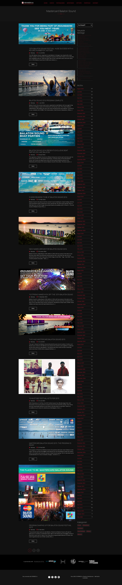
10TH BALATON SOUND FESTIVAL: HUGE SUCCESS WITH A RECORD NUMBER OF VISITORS (51, 49)
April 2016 (79, 467)
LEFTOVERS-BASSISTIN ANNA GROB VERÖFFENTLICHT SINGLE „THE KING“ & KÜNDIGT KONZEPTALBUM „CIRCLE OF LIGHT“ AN (84, 40)
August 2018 (80, 381)
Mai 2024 (79, 172)
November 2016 (81, 446)
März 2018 (80, 396)
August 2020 (80, 307)
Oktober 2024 (80, 156)
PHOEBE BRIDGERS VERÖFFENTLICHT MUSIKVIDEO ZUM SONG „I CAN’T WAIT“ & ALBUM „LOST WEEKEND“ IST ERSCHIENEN (84, 53)
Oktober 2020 (80, 301)
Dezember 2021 (81, 258)
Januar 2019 (80, 366)
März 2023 (80, 212)
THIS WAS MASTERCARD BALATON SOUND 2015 (47, 339)
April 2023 (79, 209)
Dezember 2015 (81, 480)
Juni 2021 (79, 276)
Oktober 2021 (80, 264)
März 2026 (80, 104)
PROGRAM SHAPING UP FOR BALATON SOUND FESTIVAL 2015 (50, 526)
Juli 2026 (79, 91)
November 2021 (81, 261)
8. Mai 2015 (41, 529)
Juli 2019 (79, 347)
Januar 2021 (80, 292)
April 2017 (79, 430)
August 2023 (80, 196)
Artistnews (70, 3)
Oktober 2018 (80, 375)
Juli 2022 (79, 236)
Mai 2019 (79, 353)
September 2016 (81, 452)
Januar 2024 (80, 181)
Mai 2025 (79, 135)
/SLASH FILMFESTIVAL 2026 (84, 78)
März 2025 (80, 141)
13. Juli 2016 (41, 52)
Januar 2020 (80, 329)
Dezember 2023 (81, 184)
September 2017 (81, 415)
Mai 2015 (79, 501)
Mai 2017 (79, 427)
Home (45, 3)
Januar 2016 (80, 477)
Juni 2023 (79, 202)
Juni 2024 (79, 168)
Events (52, 3)
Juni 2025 (79, 131)
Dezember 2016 (81, 443)
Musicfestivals (81, 531)
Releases (80, 534)
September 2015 (81, 489)
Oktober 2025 (80, 119)
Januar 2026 (80, 110)
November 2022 (81, 224)
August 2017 (80, 418)
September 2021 (81, 267)
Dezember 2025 (81, 113)
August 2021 (80, 270)
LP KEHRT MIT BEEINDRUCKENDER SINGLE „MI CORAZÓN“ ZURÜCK (84, 73)
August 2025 (80, 125)
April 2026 (79, 101)
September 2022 (81, 230)
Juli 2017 (79, 421)
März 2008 (80, 517)
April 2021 (79, 282)
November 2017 (81, 409)
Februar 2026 (80, 107)
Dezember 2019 (81, 332)
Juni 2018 (79, 387)
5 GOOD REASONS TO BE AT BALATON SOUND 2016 (48, 197)
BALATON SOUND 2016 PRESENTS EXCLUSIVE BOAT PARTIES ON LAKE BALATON (48, 151)
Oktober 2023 (80, 190)
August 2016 (80, 455)
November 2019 (81, 335)
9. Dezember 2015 (42, 296)
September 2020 (81, 304)
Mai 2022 (79, 242)
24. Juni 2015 (41, 400)
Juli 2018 (79, 384)
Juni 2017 (79, 424)
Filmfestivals (86, 525)
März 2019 (80, 359)
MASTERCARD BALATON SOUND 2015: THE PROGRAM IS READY (50, 444)
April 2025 (79, 138)
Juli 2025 (79, 128)
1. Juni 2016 (41, 103)
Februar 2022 (80, 252)
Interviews (80, 528)
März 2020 (80, 322)
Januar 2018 (80, 403)
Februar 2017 (80, 436)
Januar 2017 (80, 440)
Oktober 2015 (80, 486)
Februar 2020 (80, 326)
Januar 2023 (80, 218)
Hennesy (32, 52)
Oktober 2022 (80, 227)
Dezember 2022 (81, 221)
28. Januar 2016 (42, 251)
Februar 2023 (80, 215)
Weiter (33, 64)
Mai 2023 (79, 205)
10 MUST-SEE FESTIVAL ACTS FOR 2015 (44, 398)
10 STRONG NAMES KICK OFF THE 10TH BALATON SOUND (51, 295)
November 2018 (81, 372)
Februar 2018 (80, 400)
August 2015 (80, 492)
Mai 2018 (79, 390)
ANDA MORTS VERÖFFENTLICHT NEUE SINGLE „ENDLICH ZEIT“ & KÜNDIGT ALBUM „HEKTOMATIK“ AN (85, 64)
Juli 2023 (79, 199)
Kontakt (95, 3)
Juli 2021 (79, 273)
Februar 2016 (80, 473)
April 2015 (79, 504)
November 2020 (81, 298)
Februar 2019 (80, 363)
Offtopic (79, 3)
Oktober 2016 (80, 449)
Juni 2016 (79, 461)
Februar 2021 (80, 289)
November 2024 (81, 153)
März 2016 (80, 470)
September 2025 (81, 122)
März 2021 (80, 286)
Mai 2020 (79, 316)
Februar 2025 (80, 144)
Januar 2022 (80, 255)
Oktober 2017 (80, 412)
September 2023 (81, 193)
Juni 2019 (79, 350)
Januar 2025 (80, 147)
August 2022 (80, 233)
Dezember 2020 (81, 295)
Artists (79, 525)
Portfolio (87, 3)
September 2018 (81, 378)
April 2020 (79, 319)
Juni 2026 (79, 95)
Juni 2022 (79, 239)
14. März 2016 (42, 199)
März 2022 (80, 249)
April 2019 (79, 356)
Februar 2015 (80, 510)
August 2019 (80, 344)
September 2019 (81, 341)
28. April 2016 (41, 154)
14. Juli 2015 (41, 341)
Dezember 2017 (81, 406)
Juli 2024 (79, 165)
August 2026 (80, 88)
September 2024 (81, 159)
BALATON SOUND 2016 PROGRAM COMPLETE (46, 100)
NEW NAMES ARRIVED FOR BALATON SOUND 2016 (48, 249)
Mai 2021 (79, 279)
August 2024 (80, 162)
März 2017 (80, 433)
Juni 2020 (79, 313)
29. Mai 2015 (41, 447)
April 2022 (79, 245)
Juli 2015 (79, 495)
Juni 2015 (79, 498)
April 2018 (79, 393)
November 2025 (81, 116)
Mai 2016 (79, 464)
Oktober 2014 (80, 514)
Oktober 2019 (80, 338)
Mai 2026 (79, 98)
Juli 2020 (79, 310)
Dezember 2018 (81, 369)
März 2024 (80, 178)
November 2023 (81, 187)
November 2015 (81, 483)
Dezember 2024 (81, 150)
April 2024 (79, 175)
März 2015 (80, 507)
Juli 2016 (79, 458)
